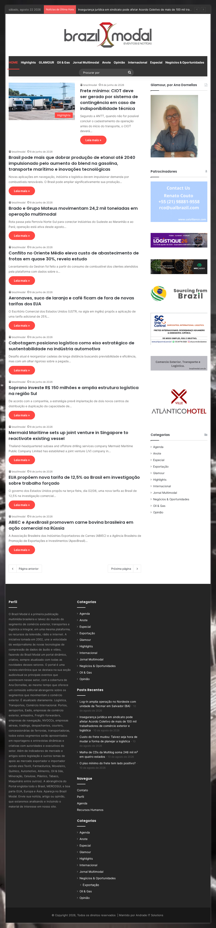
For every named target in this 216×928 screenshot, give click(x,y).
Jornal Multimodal (86, 62)
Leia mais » (93, 140)
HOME (13, 62)
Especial (156, 62)
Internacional (137, 62)
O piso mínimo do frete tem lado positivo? (108, 763)
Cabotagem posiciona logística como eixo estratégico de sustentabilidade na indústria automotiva (71, 346)
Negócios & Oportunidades (184, 62)
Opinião (119, 62)
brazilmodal (90, 85)
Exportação (161, 466)
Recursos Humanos (90, 810)
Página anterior (29, 568)
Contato (82, 790)
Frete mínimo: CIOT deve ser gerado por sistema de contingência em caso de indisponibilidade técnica (109, 99)
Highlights (28, 62)
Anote (106, 62)
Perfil (80, 796)
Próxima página (121, 568)
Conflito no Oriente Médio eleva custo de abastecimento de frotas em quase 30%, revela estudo (74, 256)
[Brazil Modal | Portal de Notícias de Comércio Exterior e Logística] (108, 35)
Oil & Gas (63, 62)
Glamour (159, 473)
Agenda (158, 447)
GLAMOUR (46, 62)
